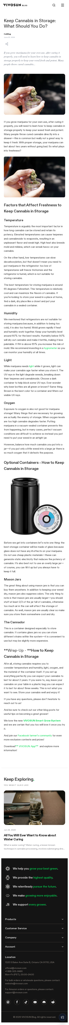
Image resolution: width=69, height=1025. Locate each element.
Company (10, 937)
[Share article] (7, 44)
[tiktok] (26, 1002)
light (31, 366)
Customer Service (16, 928)
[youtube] (35, 1002)
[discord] (44, 1002)
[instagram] (8, 1002)
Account (10, 946)
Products (10, 919)
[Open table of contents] (62, 1017)
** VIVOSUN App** (26, 746)
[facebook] (17, 1002)
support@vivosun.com (16, 992)
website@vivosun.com (16, 983)
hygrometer (50, 348)
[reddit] (53, 1002)
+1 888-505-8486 (14, 971)
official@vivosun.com (15, 968)
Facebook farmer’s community (35, 735)
